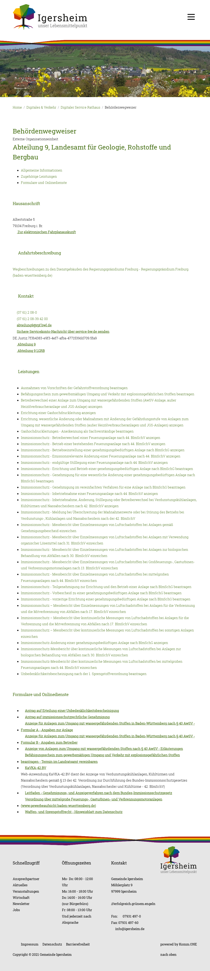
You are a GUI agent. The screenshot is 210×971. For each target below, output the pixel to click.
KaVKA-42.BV (35, 768)
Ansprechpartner (26, 879)
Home (17, 107)
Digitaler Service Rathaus (80, 107)
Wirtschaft (21, 897)
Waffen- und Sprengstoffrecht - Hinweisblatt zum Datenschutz (73, 812)
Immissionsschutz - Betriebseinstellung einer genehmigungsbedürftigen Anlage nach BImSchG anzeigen (102, 450)
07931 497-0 (132, 916)
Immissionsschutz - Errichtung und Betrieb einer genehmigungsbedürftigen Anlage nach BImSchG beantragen (107, 468)
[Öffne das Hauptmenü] (191, 17)
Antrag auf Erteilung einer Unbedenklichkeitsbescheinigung (72, 710)
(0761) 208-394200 (32, 319)
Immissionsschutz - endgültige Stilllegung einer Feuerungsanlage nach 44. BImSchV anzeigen (94, 462)
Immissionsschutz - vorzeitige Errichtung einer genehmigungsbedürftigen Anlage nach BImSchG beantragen (105, 599)
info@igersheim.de (129, 929)
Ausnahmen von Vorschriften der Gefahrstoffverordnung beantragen (74, 388)
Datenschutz (52, 944)
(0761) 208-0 (27, 312)
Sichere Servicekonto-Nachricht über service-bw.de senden (63, 331)
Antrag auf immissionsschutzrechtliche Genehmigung (67, 717)
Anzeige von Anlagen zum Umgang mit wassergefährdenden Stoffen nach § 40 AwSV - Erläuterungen (104, 748)
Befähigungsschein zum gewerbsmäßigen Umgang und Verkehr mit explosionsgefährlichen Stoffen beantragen (107, 394)
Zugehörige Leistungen (39, 176)
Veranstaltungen (26, 891)
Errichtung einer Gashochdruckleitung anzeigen (58, 413)
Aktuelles (20, 885)
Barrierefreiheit (78, 944)
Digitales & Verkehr (41, 107)
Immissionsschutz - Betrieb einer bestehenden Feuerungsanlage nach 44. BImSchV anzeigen (93, 444)
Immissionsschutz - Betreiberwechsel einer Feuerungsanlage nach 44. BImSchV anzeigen (90, 437)
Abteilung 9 (26, 344)
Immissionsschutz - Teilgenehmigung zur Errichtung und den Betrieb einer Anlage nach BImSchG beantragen (106, 587)
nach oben (168, 954)
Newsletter (21, 903)
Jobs (16, 910)
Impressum (29, 944)
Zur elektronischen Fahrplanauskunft (46, 232)
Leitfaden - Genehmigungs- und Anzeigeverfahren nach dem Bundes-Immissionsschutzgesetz (98, 793)
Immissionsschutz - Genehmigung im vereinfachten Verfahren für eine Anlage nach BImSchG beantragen (103, 487)
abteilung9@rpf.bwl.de (34, 325)
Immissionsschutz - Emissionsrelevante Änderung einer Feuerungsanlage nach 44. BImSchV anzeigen (100, 456)
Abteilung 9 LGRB (31, 350)
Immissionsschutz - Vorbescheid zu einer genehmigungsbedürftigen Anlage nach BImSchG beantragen (101, 593)
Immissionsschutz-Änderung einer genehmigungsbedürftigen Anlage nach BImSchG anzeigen (94, 642)
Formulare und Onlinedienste (44, 182)
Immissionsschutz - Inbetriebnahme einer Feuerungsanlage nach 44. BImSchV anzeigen (89, 493)
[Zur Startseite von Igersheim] (50, 16)
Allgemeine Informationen (41, 170)
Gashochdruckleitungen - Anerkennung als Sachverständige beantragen (77, 431)
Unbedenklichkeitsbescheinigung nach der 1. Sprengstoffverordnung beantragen (83, 674)
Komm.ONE (188, 944)
